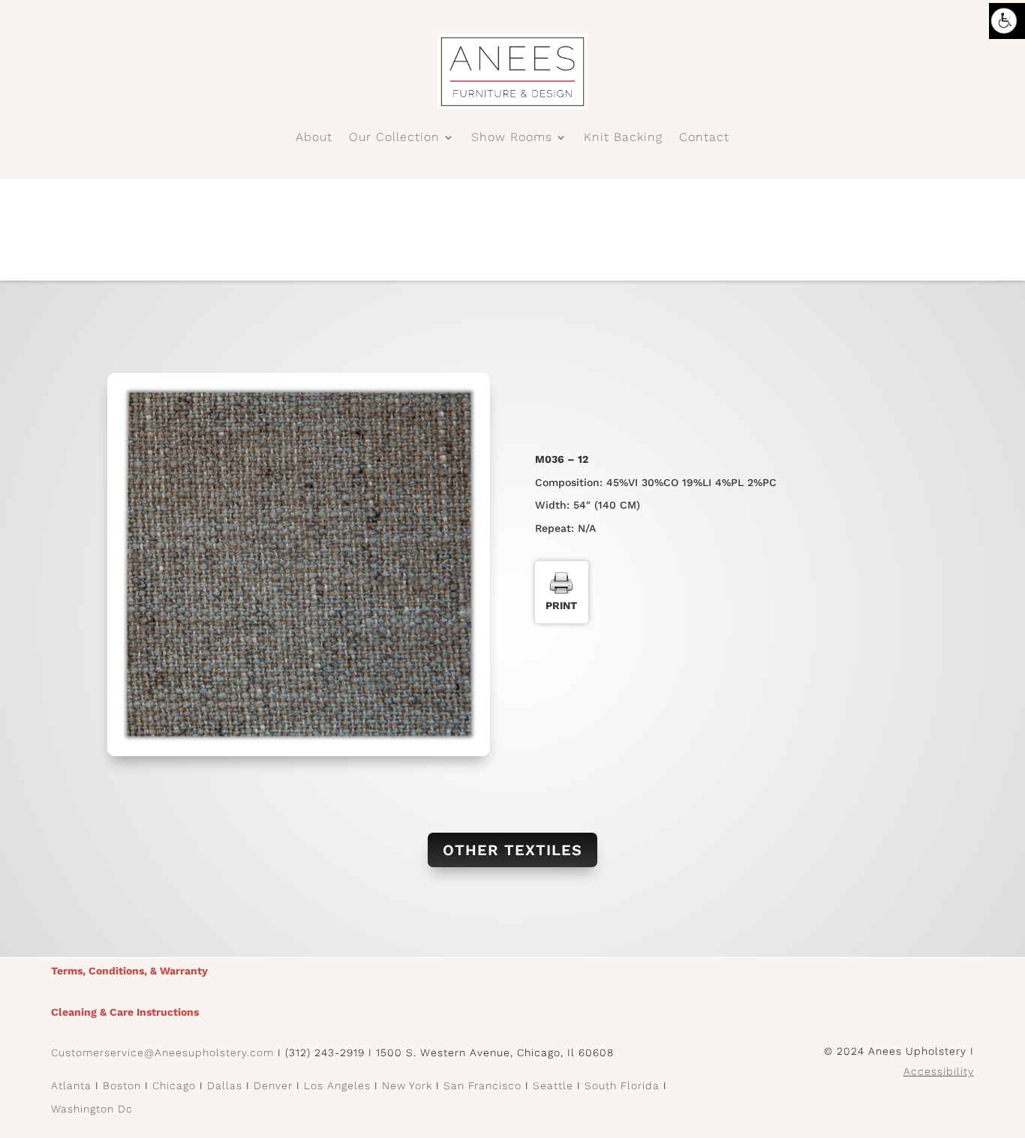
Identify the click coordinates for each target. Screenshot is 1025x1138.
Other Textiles (512, 850)
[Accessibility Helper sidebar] (1007, 21)
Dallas (224, 1085)
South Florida (622, 1085)
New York (407, 1085)
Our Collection (394, 138)
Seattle (553, 1085)
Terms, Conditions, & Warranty (129, 971)
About (314, 138)
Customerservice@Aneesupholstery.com (162, 1052)
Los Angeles (337, 1085)
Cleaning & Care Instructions (125, 1012)
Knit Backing (623, 138)
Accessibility (938, 1071)
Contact (704, 138)
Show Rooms (511, 138)
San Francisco (482, 1085)
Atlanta (71, 1085)
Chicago (174, 1085)
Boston (122, 1085)
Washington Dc (92, 1109)
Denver (273, 1085)
